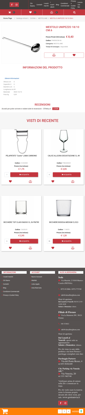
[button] (21, 44)
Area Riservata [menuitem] (36, 288)
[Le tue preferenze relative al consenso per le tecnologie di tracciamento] (81, 411)
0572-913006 (65, 289)
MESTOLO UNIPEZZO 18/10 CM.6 (61, 18)
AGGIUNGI (77, 411)
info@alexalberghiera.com (70, 295)
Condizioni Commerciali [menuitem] (11, 291)
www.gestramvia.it (71, 397)
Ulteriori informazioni (12, 78)
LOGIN (55, 109)
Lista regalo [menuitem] (35, 284)
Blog (57, 5)
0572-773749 (76, 289)
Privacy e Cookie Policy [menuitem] (11, 295)
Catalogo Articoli (22, 18)
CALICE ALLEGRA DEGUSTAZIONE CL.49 (64, 156)
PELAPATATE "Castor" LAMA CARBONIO (21, 156)
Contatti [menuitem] (6, 284)
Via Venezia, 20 (68, 373)
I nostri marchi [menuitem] (8, 277)
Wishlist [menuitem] (34, 280)
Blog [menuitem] (4, 288)
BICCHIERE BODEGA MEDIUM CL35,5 (63, 222)
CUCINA (33, 18)
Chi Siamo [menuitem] (6, 280)
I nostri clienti (52, 4)
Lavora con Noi (80, 4)
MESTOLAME (42, 18)
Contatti (39, 5)
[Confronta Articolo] (54, 55)
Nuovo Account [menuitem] (36, 277)
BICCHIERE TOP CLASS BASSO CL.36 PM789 (21, 222)
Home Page (7, 18)
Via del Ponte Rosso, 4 (71, 361)
